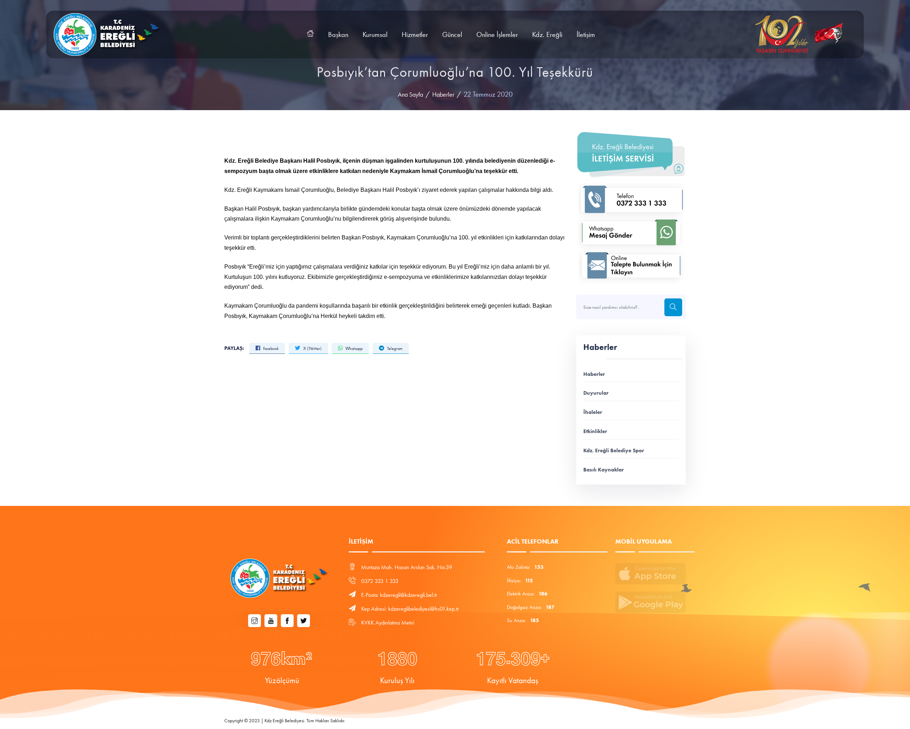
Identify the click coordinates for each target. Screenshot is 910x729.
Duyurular (596, 392)
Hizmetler (415, 34)
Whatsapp (353, 348)
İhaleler (592, 412)
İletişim (586, 34)
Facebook (270, 348)
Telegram (394, 348)
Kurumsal (375, 34)
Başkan (338, 34)
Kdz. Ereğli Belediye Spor (613, 450)
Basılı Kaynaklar (603, 469)
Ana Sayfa (410, 94)
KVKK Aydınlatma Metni (387, 622)
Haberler (443, 94)
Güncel (452, 34)
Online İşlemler (497, 34)
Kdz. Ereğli (547, 34)
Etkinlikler (595, 431)
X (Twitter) (312, 348)
